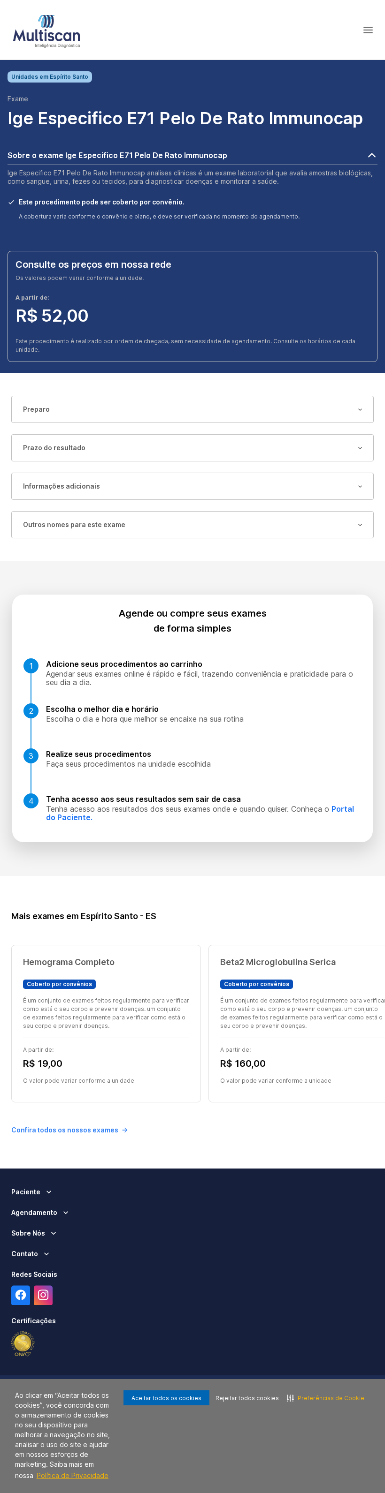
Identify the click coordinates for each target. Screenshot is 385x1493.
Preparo (36, 409)
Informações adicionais (61, 486)
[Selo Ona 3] (23, 1344)
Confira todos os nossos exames (64, 1130)
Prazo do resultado (54, 448)
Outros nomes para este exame (74, 524)
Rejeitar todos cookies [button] (247, 1398)
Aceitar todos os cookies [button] (166, 1398)
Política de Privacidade (72, 1475)
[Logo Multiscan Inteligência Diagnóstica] (46, 30)
